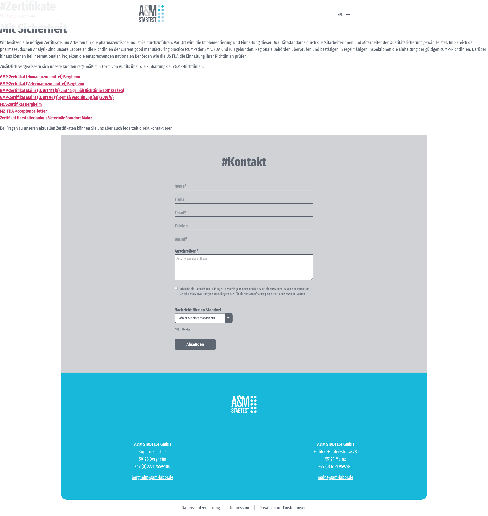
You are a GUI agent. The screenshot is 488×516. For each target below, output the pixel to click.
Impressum (239, 507)
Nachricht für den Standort (198, 310)
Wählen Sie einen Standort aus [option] (197, 318)
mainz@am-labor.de (335, 477)
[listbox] (204, 318)
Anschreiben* (186, 251)
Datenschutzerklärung (207, 289)
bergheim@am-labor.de (152, 477)
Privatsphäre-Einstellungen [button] (283, 507)
